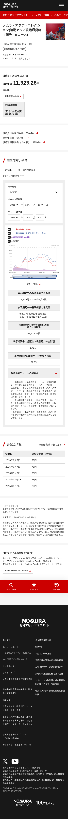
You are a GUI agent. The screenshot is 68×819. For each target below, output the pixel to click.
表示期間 (12, 187)
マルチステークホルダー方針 (15, 745)
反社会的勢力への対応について (49, 667)
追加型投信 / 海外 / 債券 (14, 49)
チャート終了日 (15, 212)
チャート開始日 (15, 199)
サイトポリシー (10, 666)
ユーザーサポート (10, 647)
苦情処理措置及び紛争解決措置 (49, 660)
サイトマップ (9, 672)
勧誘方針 (39, 647)
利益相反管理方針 (43, 653)
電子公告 (7, 700)
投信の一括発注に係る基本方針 (49, 674)
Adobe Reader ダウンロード (16, 570)
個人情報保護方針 (43, 640)
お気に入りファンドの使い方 (18, 653)
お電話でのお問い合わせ (16, 659)
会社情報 (7, 640)
